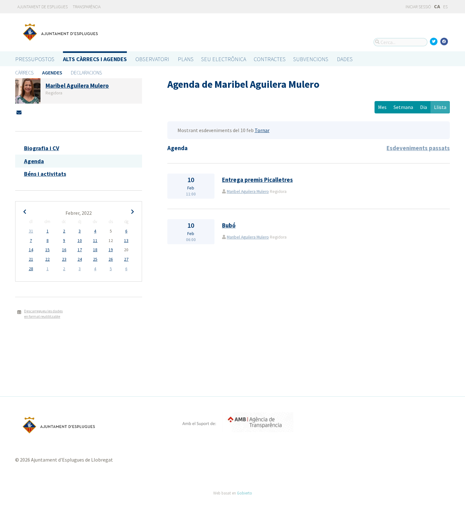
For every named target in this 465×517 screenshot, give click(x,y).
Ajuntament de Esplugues (42, 7)
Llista (440, 107)
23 (64, 259)
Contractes (270, 59)
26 (110, 259)
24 (80, 259)
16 (64, 249)
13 (126, 240)
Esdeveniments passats (418, 148)
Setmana (403, 107)
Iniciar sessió (418, 7)
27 (126, 259)
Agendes (52, 72)
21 (31, 259)
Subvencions (310, 59)
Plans (186, 59)
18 (95, 249)
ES (445, 7)
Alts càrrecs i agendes (95, 59)
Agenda (34, 161)
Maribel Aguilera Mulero (248, 191)
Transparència (87, 7)
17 (80, 249)
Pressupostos (34, 59)
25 (95, 259)
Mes (382, 107)
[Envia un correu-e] (19, 112)
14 (31, 249)
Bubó (229, 225)
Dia (423, 107)
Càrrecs (24, 72)
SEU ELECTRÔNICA (223, 59)
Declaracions (86, 72)
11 (95, 240)
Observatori (152, 59)
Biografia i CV (41, 148)
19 (110, 249)
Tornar (262, 130)
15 (47, 249)
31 (31, 231)
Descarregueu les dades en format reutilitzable (43, 314)
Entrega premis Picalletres (257, 179)
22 (47, 259)
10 (80, 240)
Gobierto (244, 492)
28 (31, 268)
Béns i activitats (45, 173)
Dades (345, 59)
